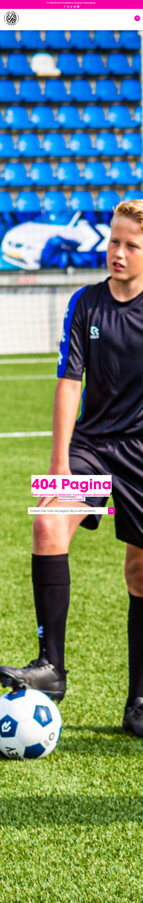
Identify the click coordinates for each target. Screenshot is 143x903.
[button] (137, 18)
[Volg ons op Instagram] (68, 7)
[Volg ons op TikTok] (71, 7)
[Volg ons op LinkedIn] (78, 7)
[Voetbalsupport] (11, 18)
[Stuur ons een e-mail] (75, 7)
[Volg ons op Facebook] (65, 7)
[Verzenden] (111, 510)
